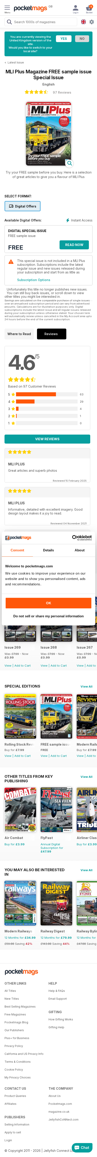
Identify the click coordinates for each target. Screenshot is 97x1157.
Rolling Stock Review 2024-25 (20, 744)
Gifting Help (56, 1027)
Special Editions (22, 686)
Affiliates (10, 1103)
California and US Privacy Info (24, 1054)
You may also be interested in (35, 870)
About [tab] (80, 550)
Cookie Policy (14, 1069)
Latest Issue (16, 62)
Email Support (57, 998)
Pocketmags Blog (16, 1022)
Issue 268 (49, 647)
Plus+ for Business (17, 1038)
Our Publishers (14, 1030)
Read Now (74, 245)
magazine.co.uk (58, 1111)
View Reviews (47, 439)
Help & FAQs (56, 990)
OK (48, 603)
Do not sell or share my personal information (48, 616)
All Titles (10, 990)
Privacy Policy (14, 1046)
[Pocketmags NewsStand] (29, 9)
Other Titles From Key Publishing (29, 776)
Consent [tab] (17, 550)
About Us (54, 1096)
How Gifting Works (60, 1019)
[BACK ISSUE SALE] (20, 640)
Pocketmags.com (60, 1103)
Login (8, 1140)
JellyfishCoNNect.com (63, 1119)
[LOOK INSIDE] (48, 164)
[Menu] (7, 8)
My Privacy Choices (18, 1077)
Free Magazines (15, 1014)
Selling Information (17, 1124)
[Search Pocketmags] (9, 22)
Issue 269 (13, 647)
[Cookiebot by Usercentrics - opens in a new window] (72, 538)
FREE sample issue (56, 744)
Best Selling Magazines (20, 1006)
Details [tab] (48, 550)
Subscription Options (33, 280)
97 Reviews (62, 92)
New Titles (12, 998)
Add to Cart (22, 665)
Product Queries (15, 1096)
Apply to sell (13, 1132)
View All (86, 686)
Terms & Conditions (18, 1061)
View (8, 665)
